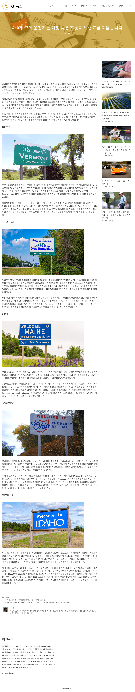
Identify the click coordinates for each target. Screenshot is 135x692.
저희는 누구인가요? (107, 6)
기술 (66, 6)
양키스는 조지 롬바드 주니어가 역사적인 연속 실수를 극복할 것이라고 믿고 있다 (116, 150)
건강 (51, 6)
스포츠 (74, 6)
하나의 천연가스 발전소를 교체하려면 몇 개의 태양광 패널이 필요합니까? (116, 115)
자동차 (94, 6)
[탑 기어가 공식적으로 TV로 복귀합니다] (116, 176)
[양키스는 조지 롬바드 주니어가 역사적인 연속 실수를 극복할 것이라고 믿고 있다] (116, 142)
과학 (58, 6)
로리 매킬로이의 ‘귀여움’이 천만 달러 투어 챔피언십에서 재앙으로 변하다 (116, 215)
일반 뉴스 (84, 6)
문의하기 (122, 6)
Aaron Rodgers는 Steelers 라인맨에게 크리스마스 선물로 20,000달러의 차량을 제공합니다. (37, 602)
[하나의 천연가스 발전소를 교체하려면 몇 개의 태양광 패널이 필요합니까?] (116, 107)
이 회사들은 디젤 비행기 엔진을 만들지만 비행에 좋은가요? (25, 600)
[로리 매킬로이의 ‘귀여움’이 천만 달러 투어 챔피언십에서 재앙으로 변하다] (116, 207)
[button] (130, 5)
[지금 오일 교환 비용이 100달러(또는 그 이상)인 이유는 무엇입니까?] (116, 76)
